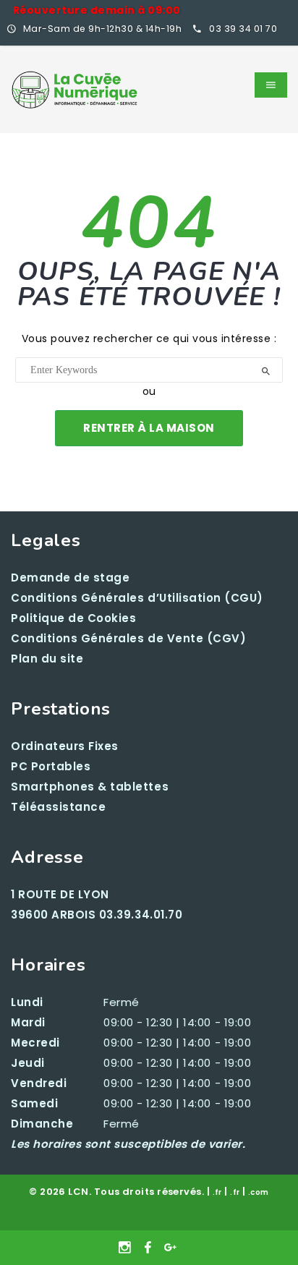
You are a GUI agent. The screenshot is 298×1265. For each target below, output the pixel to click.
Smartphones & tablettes (90, 786)
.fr (217, 1192)
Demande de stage (70, 577)
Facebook (149, 1247)
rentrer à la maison (149, 427)
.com (258, 1192)
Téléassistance (58, 806)
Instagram (127, 1247)
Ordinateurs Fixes (65, 746)
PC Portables (50, 766)
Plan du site (47, 658)
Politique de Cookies (74, 618)
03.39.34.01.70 (140, 914)
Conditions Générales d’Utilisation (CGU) (137, 597)
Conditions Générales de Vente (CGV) (128, 638)
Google (171, 1247)
